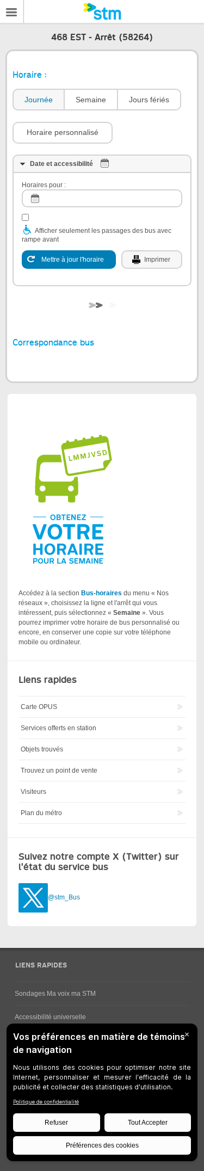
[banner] (102, 11)
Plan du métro (41, 813)
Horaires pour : (44, 185)
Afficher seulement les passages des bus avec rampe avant (96, 235)
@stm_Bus (64, 897)
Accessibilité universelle (50, 1017)
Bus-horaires (101, 593)
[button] (63, 133)
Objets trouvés (42, 749)
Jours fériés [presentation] (149, 99)
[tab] (38, 100)
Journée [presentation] (38, 99)
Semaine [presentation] (91, 99)
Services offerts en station (58, 728)
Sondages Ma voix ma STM (55, 993)
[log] (102, 198)
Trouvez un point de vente (59, 770)
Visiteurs (33, 792)
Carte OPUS (39, 707)
